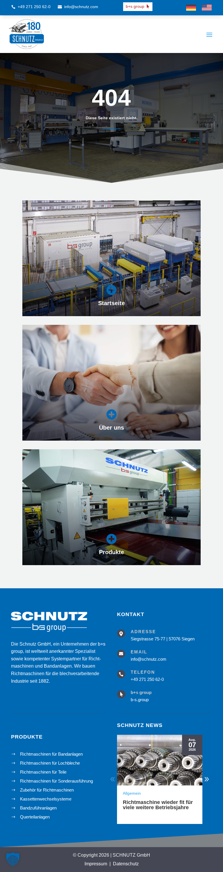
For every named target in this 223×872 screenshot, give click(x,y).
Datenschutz (126, 863)
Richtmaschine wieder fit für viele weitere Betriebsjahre (158, 804)
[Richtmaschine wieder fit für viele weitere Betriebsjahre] (159, 760)
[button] (206, 779)
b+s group (135, 6)
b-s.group (140, 699)
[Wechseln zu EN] (207, 7)
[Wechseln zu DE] (191, 7)
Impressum (95, 863)
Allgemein (132, 793)
